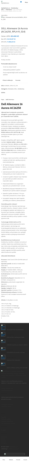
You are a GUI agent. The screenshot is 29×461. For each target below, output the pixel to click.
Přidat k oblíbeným (8, 80)
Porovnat (17, 80)
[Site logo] (5, 2)
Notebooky (14, 8)
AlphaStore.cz (5, 8)
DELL (2, 9)
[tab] (2, 99)
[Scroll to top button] (26, 454)
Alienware (9, 9)
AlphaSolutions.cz (13, 448)
